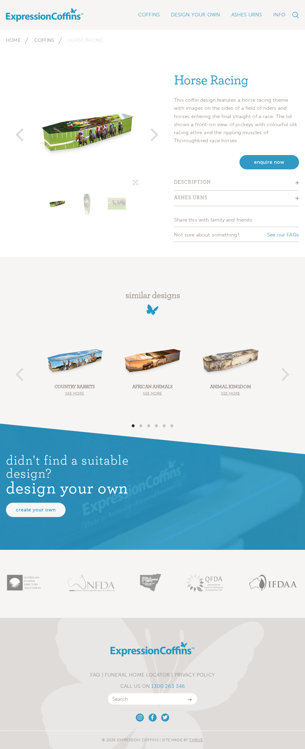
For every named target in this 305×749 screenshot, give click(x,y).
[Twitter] (165, 718)
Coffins (44, 40)
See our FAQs (283, 235)
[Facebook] (153, 718)
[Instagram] (140, 718)
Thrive (196, 740)
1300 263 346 (168, 686)
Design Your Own (195, 15)
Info (279, 15)
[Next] (153, 132)
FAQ (95, 675)
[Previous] (21, 132)
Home (13, 40)
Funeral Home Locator (137, 675)
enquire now (269, 162)
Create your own (36, 510)
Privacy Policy (195, 675)
